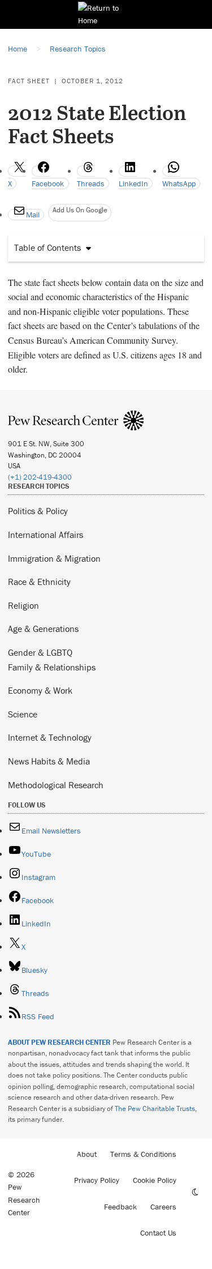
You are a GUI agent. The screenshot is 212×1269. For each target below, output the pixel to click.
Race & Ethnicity (39, 581)
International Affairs (45, 534)
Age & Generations (43, 628)
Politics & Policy (38, 510)
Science (22, 714)
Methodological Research (55, 785)
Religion (23, 605)
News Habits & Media (49, 761)
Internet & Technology (50, 737)
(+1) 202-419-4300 (40, 477)
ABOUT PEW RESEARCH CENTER (59, 1042)
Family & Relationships (52, 667)
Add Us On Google (80, 210)
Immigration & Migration (54, 558)
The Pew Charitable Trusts (155, 1108)
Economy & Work (40, 690)
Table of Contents (47, 247)
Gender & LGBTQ (40, 652)
